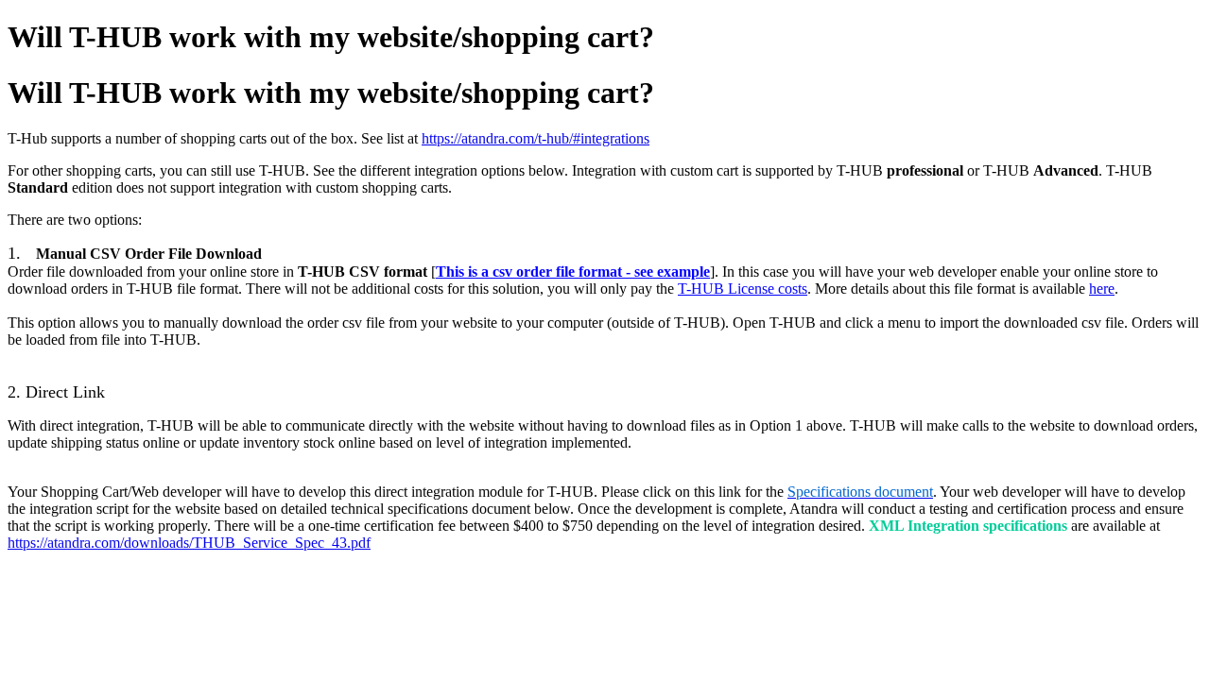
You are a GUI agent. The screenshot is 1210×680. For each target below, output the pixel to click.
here (1102, 288)
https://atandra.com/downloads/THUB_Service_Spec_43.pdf (189, 543)
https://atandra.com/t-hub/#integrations (535, 138)
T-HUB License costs (742, 288)
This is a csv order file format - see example (573, 272)
